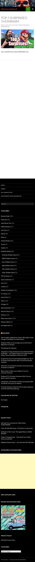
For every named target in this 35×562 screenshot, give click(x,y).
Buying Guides (5, 216)
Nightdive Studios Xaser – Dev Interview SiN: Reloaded (17, 442)
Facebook (4, 406)
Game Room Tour (6, 223)
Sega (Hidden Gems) (8, 265)
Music (3, 301)
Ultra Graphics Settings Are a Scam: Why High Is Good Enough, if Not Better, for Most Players (17, 338)
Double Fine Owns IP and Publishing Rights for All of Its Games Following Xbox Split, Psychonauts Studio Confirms (17, 360)
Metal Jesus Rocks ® (9, 9)
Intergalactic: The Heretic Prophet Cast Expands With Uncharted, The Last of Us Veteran (17, 382)
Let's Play (4, 230)
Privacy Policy (4, 559)
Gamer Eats (4, 297)
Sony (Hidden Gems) (8, 262)
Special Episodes (6, 308)
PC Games (4, 294)
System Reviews (5, 241)
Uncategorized (5, 325)
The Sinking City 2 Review (8, 348)
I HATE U (3, 286)
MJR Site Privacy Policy (8, 540)
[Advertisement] (17, 471)
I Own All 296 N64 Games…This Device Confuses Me (17, 428)
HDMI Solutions (6, 226)
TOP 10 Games (5, 276)
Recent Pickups (5, 311)
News (2, 237)
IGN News (6, 333)
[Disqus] (17, 92)
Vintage (3, 304)
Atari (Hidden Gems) (8, 269)
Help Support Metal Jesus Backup (11, 196)
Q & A (3, 283)
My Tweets (4, 400)
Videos (3, 189)
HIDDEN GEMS (5, 251)
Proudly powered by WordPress (18, 559)
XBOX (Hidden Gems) (8, 258)
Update (3, 248)
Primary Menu (32, 9)
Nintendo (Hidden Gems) (9, 255)
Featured (3, 219)
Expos (3, 185)
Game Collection (6, 279)
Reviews (3, 315)
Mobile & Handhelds (7, 290)
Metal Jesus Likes (6, 318)
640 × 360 (11, 25)
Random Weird (5, 322)
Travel (3, 244)
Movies (3, 234)
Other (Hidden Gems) (8, 272)
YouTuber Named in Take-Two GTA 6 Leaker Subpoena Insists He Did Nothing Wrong (17, 387)
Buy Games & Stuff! (7, 192)
